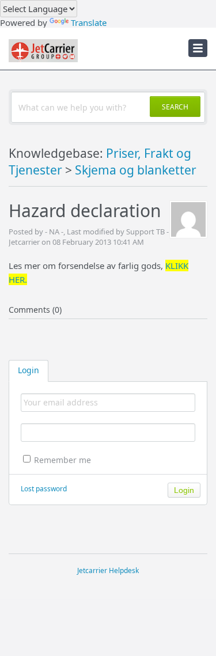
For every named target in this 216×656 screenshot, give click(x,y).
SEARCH (175, 107)
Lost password (44, 489)
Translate (89, 22)
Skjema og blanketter (135, 170)
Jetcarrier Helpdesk (108, 570)
